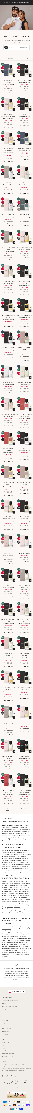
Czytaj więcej (16, 21)
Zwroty (4, 1003)
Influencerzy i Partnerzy (8, 1053)
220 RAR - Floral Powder (8, 654)
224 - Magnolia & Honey (8, 757)
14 (21, 808)
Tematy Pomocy (6, 1025)
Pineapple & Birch (24, 148)
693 (8, 585)
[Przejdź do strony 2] (25, 809)
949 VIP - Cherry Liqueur (8, 483)
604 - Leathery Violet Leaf (8, 620)
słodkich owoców (22, 893)
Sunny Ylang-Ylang (24, 722)
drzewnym (10, 907)
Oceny (3, 1048)
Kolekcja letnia (6, 1042)
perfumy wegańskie (21, 930)
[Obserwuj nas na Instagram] (7, 1076)
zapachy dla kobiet (24, 891)
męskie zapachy (14, 905)
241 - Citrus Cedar (8, 281)
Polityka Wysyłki (6, 1031)
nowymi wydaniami (19, 950)
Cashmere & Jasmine (24, 247)
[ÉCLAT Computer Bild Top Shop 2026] (16, 1095)
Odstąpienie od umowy (8, 1011)
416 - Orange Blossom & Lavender (8, 115)
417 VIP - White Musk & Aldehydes (24, 415)
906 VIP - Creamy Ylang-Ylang (8, 723)
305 (24, 182)
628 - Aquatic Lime (24, 80)
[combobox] (16, 991)
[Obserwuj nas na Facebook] (2, 1076)
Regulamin (5, 1020)
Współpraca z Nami (7, 1056)
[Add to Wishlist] (14, 72)
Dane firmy (5, 1034)
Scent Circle (5, 1051)
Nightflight (24, 215)
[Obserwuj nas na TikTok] (16, 1076)
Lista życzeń (5, 1009)
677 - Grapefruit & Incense (8, 316)
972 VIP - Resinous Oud (8, 248)
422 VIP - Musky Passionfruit (8, 791)
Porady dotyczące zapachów (9, 1006)
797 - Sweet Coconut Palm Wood (24, 791)
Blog (3, 1045)
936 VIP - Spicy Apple (24, 482)
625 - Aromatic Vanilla (24, 282)
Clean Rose (24, 551)
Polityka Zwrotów (6, 1028)
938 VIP (8, 182)
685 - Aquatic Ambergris (24, 654)
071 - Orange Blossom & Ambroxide (8, 150)
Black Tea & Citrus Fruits (8, 81)
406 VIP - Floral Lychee (8, 449)
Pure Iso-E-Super (24, 382)
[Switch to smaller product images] (30, 58)
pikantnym (17, 907)
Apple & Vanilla (24, 756)
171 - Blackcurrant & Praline (8, 688)
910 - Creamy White (8, 382)
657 (24, 448)
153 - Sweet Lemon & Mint (24, 620)
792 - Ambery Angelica (24, 517)
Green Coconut (8, 348)
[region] (16, 972)
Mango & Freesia (8, 215)
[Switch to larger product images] (27, 58)
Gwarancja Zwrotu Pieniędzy (10, 1000)
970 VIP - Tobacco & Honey (24, 349)
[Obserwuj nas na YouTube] (11, 1076)
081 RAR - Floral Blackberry (8, 552)
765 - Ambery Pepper (24, 687)
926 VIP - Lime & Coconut (24, 586)
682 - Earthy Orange (24, 315)
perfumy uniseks (6, 929)
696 (24, 114)
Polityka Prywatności (7, 1023)
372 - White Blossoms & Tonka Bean (8, 518)
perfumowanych (23, 868)
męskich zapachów (10, 912)
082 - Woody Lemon (8, 414)
